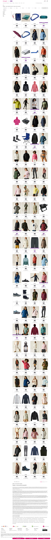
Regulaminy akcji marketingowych (13, 530)
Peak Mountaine (14, 523)
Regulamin (10, 529)
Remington (21, 518)
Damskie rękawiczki (37, 517)
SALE (3, 16)
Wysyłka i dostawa (20, 529)
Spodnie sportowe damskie (20, 522)
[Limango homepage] (5, 1)
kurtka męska (21, 496)
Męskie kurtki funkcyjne (25, 519)
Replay (25, 518)
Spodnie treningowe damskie (41, 519)
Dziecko (4, 12)
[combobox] (41, 3)
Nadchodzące (35, 530)
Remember (18, 518)
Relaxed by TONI (14, 518)
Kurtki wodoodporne (20, 519)
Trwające (35, 529)
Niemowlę (4, 11)
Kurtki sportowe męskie (40, 518)
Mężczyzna (4, 14)
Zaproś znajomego (3, 530)
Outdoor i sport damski (15, 519)
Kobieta (4, 13)
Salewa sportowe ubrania (36, 522)
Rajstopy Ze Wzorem (26, 522)
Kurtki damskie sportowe (34, 518)
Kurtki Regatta (15, 491)
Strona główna (27, 529)
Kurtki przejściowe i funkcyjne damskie (33, 519)
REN (23, 518)
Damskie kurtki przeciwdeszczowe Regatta (42, 496)
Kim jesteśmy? (2, 529)
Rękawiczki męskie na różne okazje (43, 517)
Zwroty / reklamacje (20, 530)
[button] (47, 1)
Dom (3, 15)
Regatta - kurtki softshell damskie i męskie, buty (18, 517)
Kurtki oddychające (42, 522)
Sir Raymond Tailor (31, 522)
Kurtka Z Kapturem (15, 522)
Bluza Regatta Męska (29, 518)
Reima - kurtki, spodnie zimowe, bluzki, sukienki (29, 517)
